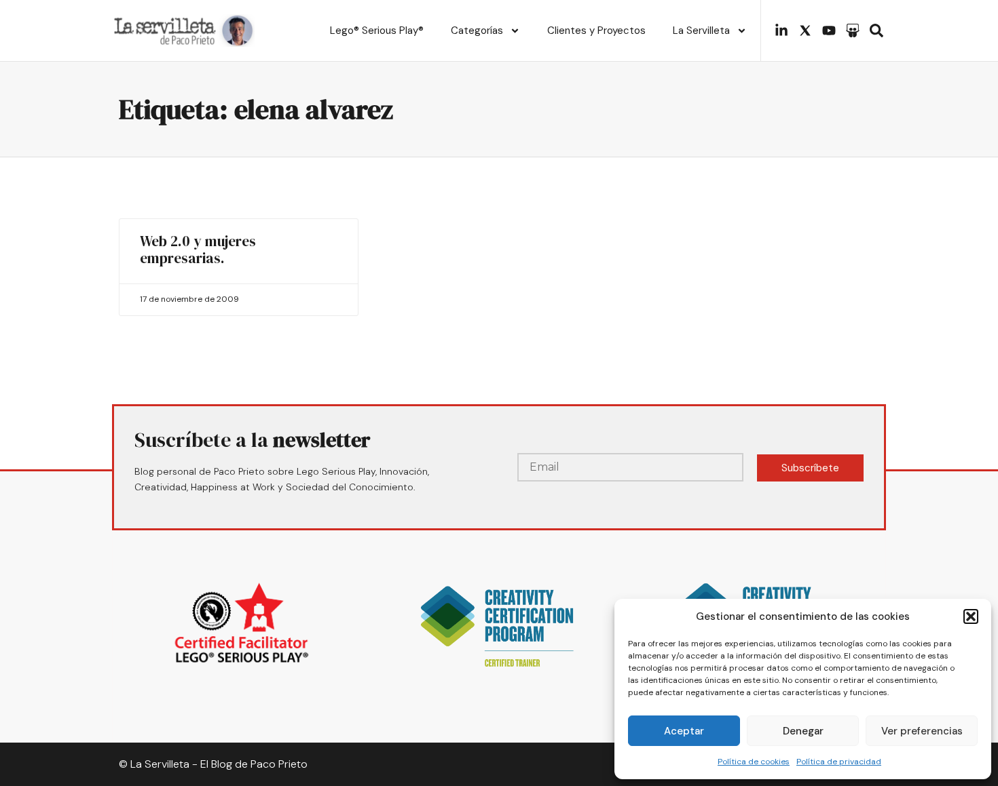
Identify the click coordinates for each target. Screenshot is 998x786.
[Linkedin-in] (781, 30)
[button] (971, 616)
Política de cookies (754, 761)
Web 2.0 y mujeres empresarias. (198, 249)
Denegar (803, 731)
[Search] (876, 30)
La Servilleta (701, 30)
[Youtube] (829, 30)
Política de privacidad (838, 761)
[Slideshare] (853, 30)
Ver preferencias (922, 731)
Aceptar (684, 731)
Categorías (477, 30)
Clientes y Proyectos (596, 30)
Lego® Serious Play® (377, 30)
